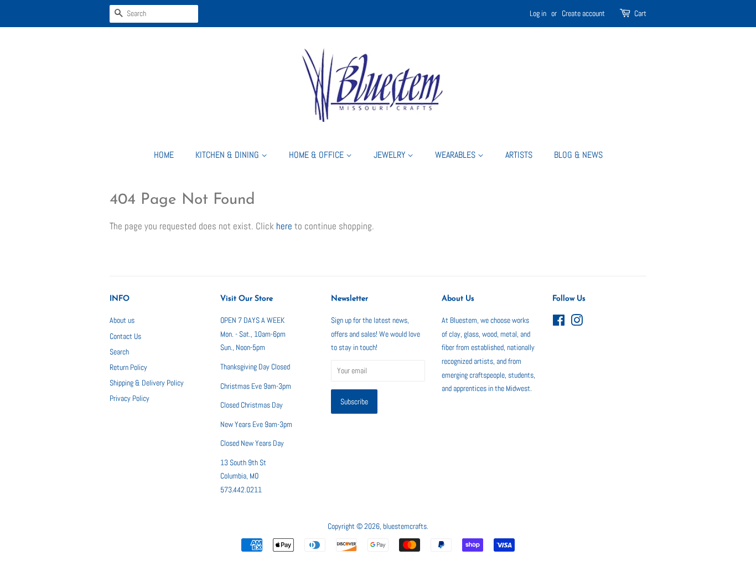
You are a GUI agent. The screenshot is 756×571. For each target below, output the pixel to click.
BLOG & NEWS (578, 155)
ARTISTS (518, 155)
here (284, 226)
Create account (583, 13)
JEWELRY (390, 155)
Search (119, 352)
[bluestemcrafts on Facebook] (558, 322)
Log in (538, 13)
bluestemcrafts (405, 526)
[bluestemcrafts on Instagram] (577, 322)
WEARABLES (456, 155)
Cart (640, 13)
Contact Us (125, 336)
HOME (164, 155)
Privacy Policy (129, 398)
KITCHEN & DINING (228, 155)
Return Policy (128, 367)
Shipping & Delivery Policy (147, 383)
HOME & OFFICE (317, 155)
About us (122, 320)
